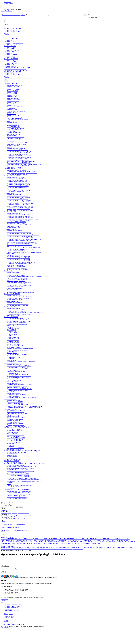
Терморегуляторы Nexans (7, 547)
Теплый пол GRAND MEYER (12, 44)
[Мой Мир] (6, 576)
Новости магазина (7, 505)
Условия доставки (9, 616)
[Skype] (15, 576)
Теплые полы (4, 599)
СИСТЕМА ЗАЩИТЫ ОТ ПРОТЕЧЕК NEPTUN (29, 543)
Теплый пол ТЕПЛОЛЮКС (11, 38)
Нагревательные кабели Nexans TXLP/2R (48, 547)
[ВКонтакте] (2, 576)
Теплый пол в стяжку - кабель (12, 606)
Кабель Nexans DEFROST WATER (15, 549)
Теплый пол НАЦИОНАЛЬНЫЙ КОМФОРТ (90, 543)
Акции (6, 33)
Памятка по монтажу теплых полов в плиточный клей (15, 530)
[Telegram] (17, 576)
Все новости (4, 510)
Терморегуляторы (8, 609)
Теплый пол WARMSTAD (11, 56)
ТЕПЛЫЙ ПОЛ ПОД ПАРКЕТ (73, 541)
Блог (2, 602)
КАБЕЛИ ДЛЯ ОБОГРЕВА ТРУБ (15, 541)
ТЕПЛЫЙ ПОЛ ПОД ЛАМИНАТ (13, 31)
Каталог (6, 24)
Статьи (6, 620)
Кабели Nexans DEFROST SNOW (34, 549)
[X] (8, 576)
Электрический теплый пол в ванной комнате (13, 524)
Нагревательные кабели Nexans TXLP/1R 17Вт (72, 547)
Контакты (6, 34)
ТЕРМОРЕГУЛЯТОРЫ (71, 543)
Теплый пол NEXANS (10, 46)
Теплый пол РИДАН (9, 57)
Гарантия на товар (9, 617)
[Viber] (11, 576)
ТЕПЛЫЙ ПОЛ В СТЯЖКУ (11, 30)
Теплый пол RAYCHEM (10, 61)
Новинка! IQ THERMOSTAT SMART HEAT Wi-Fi (14, 518)
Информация (4, 600)
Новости (6, 621)
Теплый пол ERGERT (10, 51)
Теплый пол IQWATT (9, 41)
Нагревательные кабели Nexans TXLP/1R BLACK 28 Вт (100, 547)
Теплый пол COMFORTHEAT (12, 54)
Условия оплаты (8, 614)
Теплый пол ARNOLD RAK (11, 50)
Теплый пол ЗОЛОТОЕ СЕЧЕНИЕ (13, 43)
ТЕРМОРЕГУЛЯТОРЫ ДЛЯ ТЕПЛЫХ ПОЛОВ (17, 67)
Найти (5, 81)
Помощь (6, 613)
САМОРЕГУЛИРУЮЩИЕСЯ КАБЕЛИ (15, 69)
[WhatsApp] (13, 576)
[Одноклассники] (4, 576)
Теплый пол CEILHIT (10, 66)
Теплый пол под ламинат (11, 607)
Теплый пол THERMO (10, 47)
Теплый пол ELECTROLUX (11, 63)
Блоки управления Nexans (76, 549)
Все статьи (3, 521)
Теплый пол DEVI (9, 40)
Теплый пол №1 (8, 53)
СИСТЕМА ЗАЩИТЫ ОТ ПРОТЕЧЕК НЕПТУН (17, 70)
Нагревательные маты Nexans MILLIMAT (25, 547)
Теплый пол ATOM (9, 49)
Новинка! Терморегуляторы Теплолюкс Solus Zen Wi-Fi (16, 516)
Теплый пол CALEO (9, 60)
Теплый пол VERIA (9, 64)
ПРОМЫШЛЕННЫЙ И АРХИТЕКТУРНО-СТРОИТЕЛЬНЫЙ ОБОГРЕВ (44, 541)
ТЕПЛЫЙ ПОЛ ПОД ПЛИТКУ (12, 29)
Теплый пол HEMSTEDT (11, 59)
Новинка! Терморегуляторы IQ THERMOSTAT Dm (15, 513)
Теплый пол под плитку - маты (12, 604)
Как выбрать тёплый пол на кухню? (10, 527)
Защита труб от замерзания (11, 610)
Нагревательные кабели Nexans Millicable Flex (56, 549)
